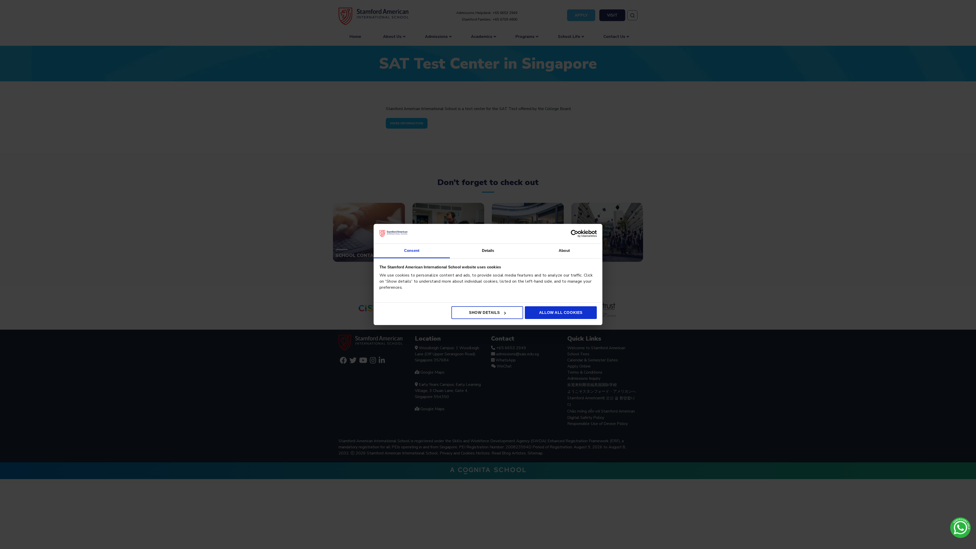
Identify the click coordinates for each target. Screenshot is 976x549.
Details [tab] (488, 250)
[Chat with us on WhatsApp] (960, 527)
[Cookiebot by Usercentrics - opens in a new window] (574, 233)
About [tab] (564, 250)
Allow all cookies (561, 312)
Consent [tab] (411, 250)
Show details (484, 312)
